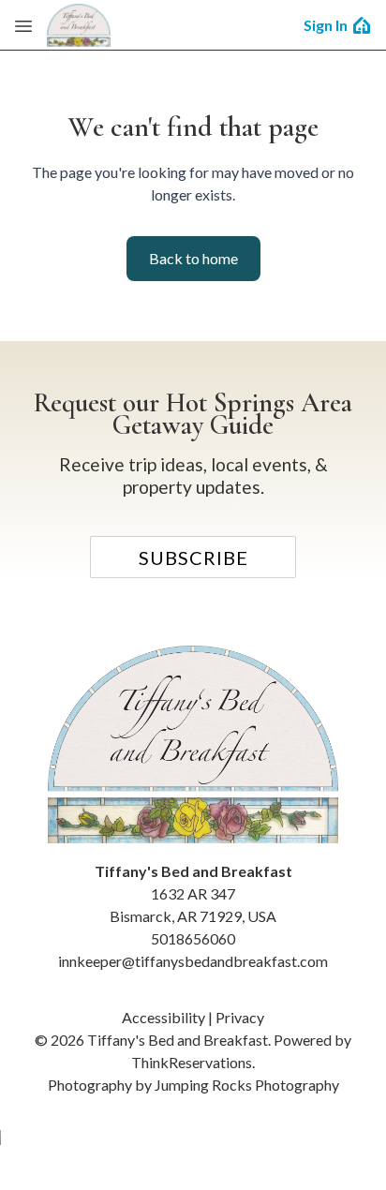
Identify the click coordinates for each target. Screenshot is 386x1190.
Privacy (239, 1017)
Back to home (193, 258)
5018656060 (193, 938)
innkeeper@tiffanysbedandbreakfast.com (193, 961)
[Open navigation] (23, 25)
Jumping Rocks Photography (247, 1084)
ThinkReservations (191, 1062)
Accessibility (163, 1017)
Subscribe (193, 557)
